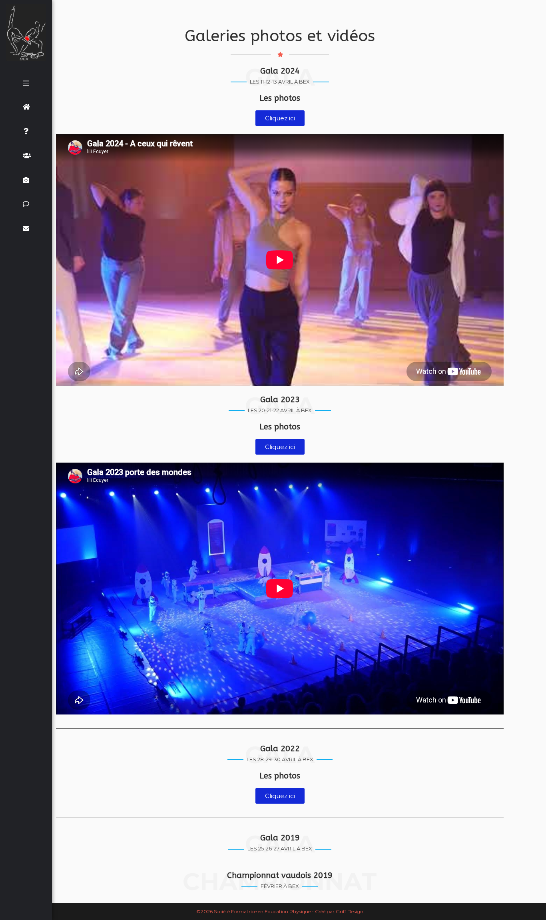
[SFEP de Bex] (26, 32)
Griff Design (349, 911)
